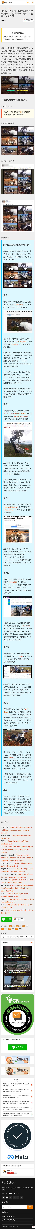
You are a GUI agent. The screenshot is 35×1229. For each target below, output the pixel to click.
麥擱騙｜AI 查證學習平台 (8, 1220)
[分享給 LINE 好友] (6, 919)
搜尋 (30, 1207)
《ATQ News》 (25, 626)
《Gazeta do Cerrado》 (18, 413)
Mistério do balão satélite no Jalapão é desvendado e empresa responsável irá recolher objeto (17, 857)
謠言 (6, 8)
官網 (20, 656)
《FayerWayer (9, 510)
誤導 (10, 8)
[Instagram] (10, 1197)
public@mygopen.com (13, 1193)
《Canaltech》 (18, 305)
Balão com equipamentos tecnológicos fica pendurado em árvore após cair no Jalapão (17, 849)
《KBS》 (11, 758)
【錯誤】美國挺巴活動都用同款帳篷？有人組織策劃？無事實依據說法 (17, 956)
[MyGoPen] (7, 3)
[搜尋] (28, 2)
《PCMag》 (14, 344)
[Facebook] (3, 1197)
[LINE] (14, 1197)
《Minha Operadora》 (21, 416)
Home (2, 8)
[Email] (21, 1197)
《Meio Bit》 (13, 582)
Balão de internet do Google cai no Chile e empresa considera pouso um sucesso (16, 830)
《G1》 (6, 413)
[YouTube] (7, 1197)
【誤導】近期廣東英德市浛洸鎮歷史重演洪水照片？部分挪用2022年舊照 (17, 971)
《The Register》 (21, 342)
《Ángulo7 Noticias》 (11, 507)
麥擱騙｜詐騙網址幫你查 (8, 1216)
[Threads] (17, 1197)
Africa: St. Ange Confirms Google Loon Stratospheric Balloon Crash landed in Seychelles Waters (17, 888)
